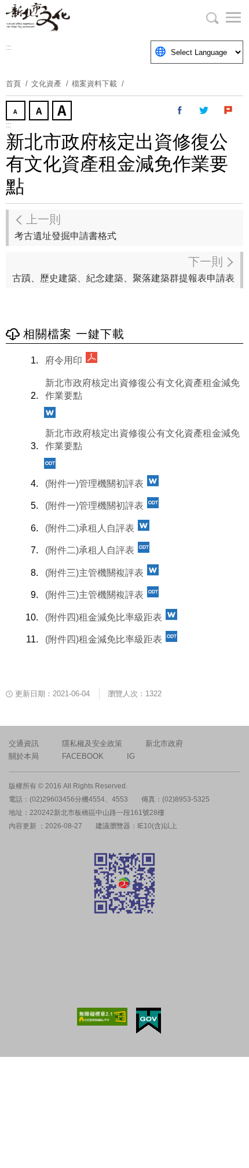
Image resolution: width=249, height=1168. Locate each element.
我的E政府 (148, 1021)
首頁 (13, 83)
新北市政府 (164, 743)
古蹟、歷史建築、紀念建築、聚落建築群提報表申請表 (123, 269)
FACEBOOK (83, 756)
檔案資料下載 (94, 83)
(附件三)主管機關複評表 (94, 573)
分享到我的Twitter (204, 110)
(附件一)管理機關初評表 (94, 483)
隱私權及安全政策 (92, 743)
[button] (226, 17)
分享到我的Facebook (180, 110)
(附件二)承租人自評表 (89, 528)
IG (131, 756)
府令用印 (63, 360)
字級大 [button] (63, 112)
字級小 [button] (17, 112)
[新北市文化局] (64, 17)
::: (8, 47)
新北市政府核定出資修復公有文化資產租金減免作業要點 (142, 389)
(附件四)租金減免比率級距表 (103, 617)
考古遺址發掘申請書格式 (65, 227)
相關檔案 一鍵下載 (73, 334)
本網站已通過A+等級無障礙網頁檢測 (102, 1017)
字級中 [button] (40, 112)
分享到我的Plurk (229, 110)
